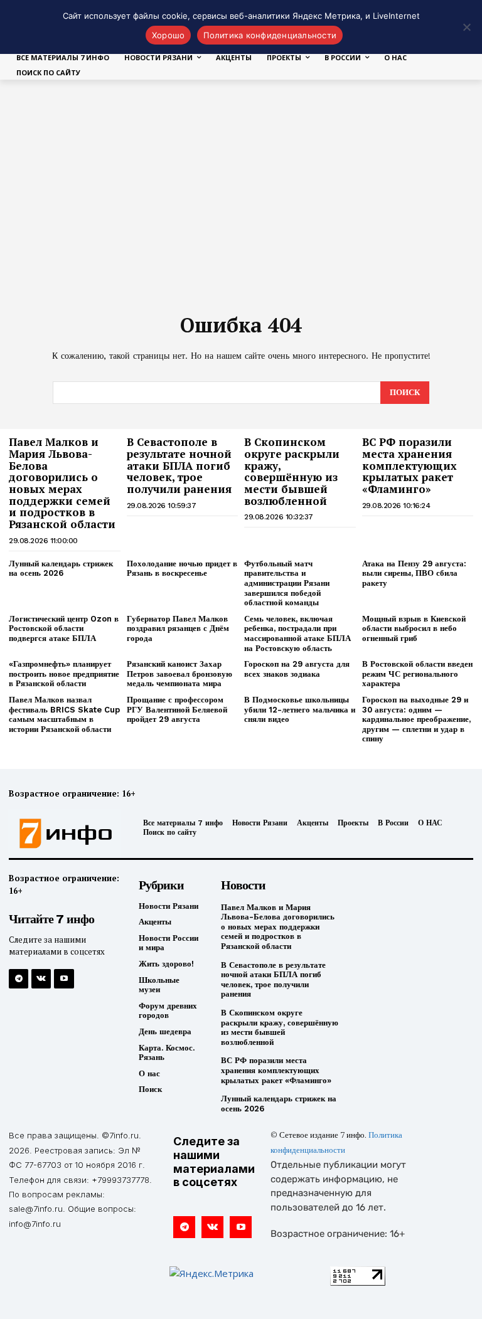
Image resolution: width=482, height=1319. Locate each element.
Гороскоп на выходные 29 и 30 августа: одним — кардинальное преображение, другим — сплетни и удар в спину (416, 719)
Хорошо (168, 35)
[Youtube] (63, 978)
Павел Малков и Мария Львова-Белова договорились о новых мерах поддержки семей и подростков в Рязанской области (62, 483)
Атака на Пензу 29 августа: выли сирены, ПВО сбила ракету (414, 573)
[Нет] (466, 27)
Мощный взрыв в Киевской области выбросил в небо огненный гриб (414, 628)
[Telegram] (18, 978)
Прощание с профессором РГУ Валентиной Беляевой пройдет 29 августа (177, 709)
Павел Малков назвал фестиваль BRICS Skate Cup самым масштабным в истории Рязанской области (64, 714)
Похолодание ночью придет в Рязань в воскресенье (182, 568)
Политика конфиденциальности (269, 35)
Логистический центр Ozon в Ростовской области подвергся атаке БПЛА (64, 628)
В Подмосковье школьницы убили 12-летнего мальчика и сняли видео (299, 709)
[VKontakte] (41, 978)
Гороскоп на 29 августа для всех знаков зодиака (297, 669)
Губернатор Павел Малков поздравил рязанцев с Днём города (178, 628)
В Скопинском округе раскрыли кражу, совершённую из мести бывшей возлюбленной (292, 471)
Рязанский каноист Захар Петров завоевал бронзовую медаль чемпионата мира (179, 673)
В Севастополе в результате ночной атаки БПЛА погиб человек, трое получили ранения (179, 465)
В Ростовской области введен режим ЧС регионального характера (417, 673)
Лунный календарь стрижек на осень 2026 (61, 568)
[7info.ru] (62, 833)
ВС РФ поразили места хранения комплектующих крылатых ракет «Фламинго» (409, 465)
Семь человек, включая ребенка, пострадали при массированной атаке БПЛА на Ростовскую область (297, 633)
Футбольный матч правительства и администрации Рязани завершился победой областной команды (286, 583)
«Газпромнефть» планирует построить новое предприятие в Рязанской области (64, 673)
